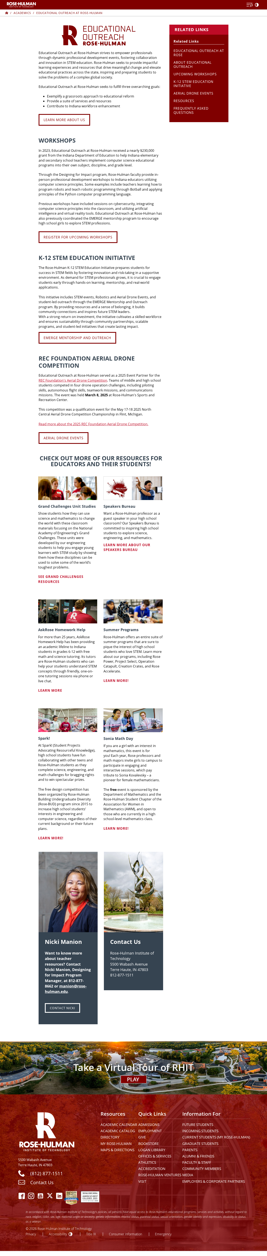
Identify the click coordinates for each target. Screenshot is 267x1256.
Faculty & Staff (196, 1162)
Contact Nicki (62, 1008)
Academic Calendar (119, 1124)
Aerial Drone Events (63, 438)
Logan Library (151, 1149)
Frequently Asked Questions (191, 110)
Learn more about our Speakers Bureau (126, 547)
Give (142, 1137)
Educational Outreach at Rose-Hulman (69, 13)
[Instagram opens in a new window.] (31, 1195)
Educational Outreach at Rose (199, 52)
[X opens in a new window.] (50, 1195)
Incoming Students (200, 1130)
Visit (142, 1181)
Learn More (50, 690)
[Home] (6, 13)
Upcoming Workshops (195, 74)
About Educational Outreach (193, 64)
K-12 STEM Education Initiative (193, 83)
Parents (189, 1149)
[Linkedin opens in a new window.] (59, 1195)
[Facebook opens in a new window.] (21, 1195)
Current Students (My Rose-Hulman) (216, 1137)
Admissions (148, 1124)
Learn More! (116, 680)
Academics (22, 13)
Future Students (197, 1124)
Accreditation (151, 1168)
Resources (184, 101)
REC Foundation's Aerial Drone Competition (73, 380)
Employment (150, 1130)
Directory (110, 1137)
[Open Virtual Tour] (133, 1067)
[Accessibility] (257, 5)
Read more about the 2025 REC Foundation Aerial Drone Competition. (93, 424)
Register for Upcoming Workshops (78, 237)
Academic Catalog (118, 1130)
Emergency (163, 1234)
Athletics (147, 1162)
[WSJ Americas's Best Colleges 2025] (90, 1195)
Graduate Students (200, 1143)
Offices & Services (154, 1156)
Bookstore (148, 1143)
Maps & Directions (117, 1149)
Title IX (91, 1234)
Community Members (201, 1168)
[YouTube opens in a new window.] (40, 1195)
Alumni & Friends (198, 1156)
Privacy (31, 1234)
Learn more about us (64, 120)
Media (187, 1174)
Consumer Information (125, 1234)
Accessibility (58, 1234)
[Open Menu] (250, 5)
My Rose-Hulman (116, 1143)
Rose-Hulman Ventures (159, 1174)
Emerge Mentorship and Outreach (77, 338)
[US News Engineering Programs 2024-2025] (71, 1195)
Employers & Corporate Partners (213, 1181)
